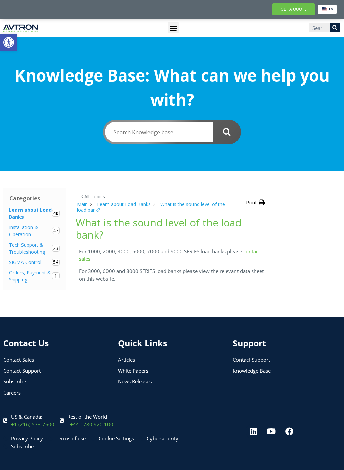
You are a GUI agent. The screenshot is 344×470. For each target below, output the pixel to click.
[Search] (335, 27)
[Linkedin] (254, 431)
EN (331, 9)
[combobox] (327, 9)
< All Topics (92, 196)
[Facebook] (289, 431)
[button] (8, 42)
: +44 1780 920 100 (90, 424)
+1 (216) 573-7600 (32, 424)
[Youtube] (271, 431)
